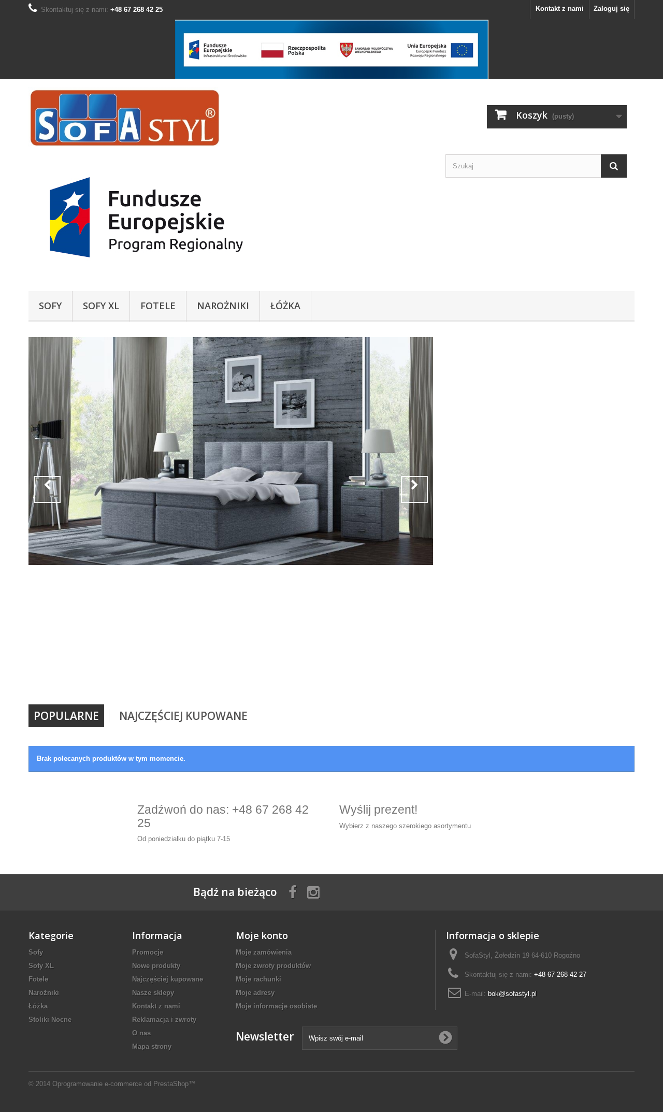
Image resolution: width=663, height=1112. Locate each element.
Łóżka (285, 305)
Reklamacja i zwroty (164, 1019)
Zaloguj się (611, 8)
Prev (47, 489)
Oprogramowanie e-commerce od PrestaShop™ (123, 1084)
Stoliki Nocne (49, 1019)
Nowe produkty (156, 966)
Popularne (66, 716)
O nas (141, 1033)
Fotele (158, 305)
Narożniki (223, 305)
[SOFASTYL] (124, 117)
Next (414, 489)
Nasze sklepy (153, 993)
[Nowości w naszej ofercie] (230, 451)
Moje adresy (255, 993)
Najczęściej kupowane (167, 979)
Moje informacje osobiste (276, 1006)
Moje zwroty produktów (273, 966)
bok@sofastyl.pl (512, 994)
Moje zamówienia (264, 952)
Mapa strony (151, 1046)
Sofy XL (101, 305)
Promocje (147, 952)
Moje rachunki (258, 979)
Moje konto (262, 935)
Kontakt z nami (560, 8)
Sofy (50, 305)
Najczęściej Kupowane (183, 716)
